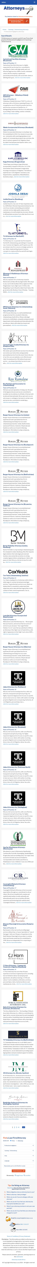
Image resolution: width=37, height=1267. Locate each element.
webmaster (19, 1256)
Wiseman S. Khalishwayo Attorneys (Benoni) (15, 274)
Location (27, 1175)
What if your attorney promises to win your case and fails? (19, 1207)
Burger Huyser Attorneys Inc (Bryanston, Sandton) (17, 505)
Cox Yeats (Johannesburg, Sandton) (15, 575)
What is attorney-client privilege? (15, 1194)
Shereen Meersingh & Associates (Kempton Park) (18, 924)
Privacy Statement (24, 1236)
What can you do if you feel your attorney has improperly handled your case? (18, 1202)
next (24, 1127)
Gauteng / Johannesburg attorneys (18, 29)
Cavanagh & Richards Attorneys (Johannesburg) (14, 884)
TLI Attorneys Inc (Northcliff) (13, 236)
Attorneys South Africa (18, 1259)
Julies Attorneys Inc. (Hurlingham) (15, 807)
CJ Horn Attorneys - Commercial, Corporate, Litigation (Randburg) (14, 966)
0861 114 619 (24, 1224)
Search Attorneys (17, 1171)
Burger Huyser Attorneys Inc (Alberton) (17, 647)
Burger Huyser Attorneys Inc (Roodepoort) (18, 445)
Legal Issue (19, 1175)
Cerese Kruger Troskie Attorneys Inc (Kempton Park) (16, 345)
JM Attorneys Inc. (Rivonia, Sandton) (16, 1073)
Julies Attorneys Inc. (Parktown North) (16, 767)
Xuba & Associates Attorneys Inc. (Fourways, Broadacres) (15, 1007)
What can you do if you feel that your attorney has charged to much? (20, 1212)
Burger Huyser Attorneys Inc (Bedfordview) (18, 474)
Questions (10, 1188)
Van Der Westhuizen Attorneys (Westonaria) (14, 848)
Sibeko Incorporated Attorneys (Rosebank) (18, 127)
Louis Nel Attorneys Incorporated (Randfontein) (15, 616)
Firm (13, 1141)
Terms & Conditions (12, 1236)
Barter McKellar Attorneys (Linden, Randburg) (15, 546)
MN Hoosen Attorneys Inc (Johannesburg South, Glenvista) (17, 307)
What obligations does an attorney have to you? (19, 1192)
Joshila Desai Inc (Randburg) (13, 199)
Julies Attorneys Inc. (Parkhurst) (14, 687)
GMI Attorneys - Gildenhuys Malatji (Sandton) (15, 95)
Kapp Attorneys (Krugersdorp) (14, 162)
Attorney (20, 1141)
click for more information (22, 77)
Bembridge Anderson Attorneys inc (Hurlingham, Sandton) (15, 1103)
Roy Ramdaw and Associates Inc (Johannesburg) (14, 384)
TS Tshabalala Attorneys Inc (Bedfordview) (18, 1040)
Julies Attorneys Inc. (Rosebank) (14, 727)
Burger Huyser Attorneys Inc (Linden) (16, 415)
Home (4, 29)
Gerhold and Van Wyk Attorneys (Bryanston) (14, 60)
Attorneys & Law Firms (16, 21)
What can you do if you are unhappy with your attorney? (18, 1198)
